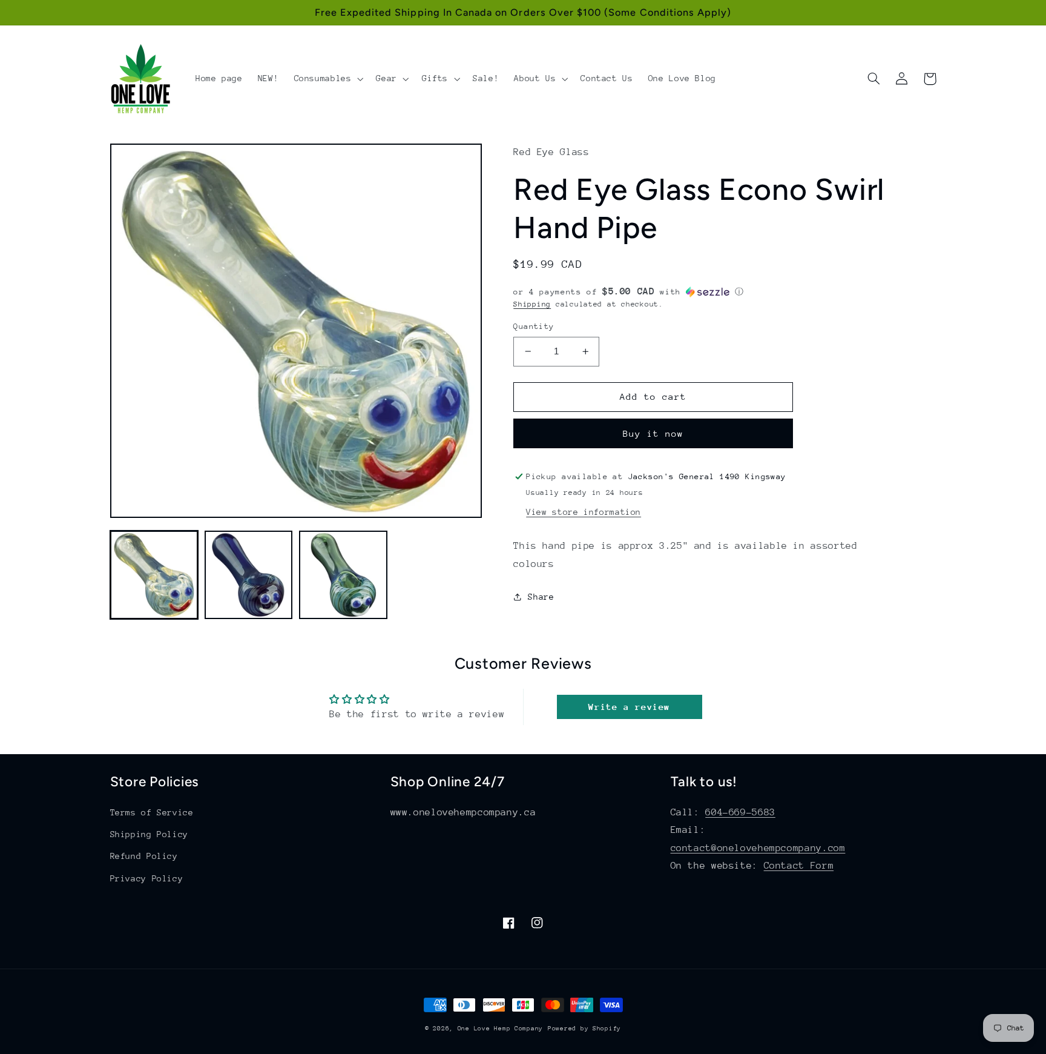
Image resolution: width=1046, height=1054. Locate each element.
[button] (327, 78)
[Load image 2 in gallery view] (249, 575)
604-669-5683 (740, 812)
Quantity (533, 326)
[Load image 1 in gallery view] (154, 575)
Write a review (629, 706)
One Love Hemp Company (500, 1028)
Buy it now (653, 433)
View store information (583, 512)
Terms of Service (152, 812)
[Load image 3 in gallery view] (343, 575)
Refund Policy (144, 856)
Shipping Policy (149, 834)
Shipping (532, 304)
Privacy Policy (146, 878)
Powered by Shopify (584, 1028)
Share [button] (541, 597)
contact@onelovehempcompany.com (758, 848)
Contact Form (799, 865)
